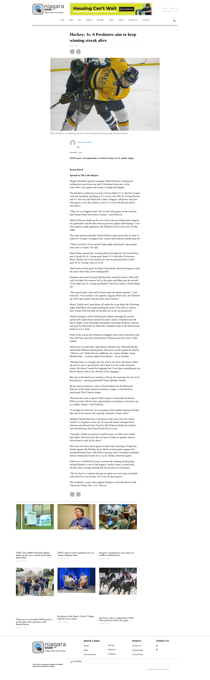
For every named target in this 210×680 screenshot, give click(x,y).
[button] (174, 21)
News (86, 650)
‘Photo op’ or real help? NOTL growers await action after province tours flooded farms (34, 622)
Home (86, 645)
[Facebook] (157, 646)
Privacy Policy (137, 650)
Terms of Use (137, 654)
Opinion (111, 645)
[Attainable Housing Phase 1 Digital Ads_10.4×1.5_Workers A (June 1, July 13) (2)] (111, 9)
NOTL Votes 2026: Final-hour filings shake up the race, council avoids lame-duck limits (34, 555)
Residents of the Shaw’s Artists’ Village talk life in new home (75, 617)
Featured (111, 649)
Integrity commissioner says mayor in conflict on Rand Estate (116, 554)
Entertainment (90, 654)
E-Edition (112, 654)
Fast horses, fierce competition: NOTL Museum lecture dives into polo (116, 619)
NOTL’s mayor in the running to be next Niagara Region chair (76, 554)
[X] (157, 650)
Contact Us (136, 645)
